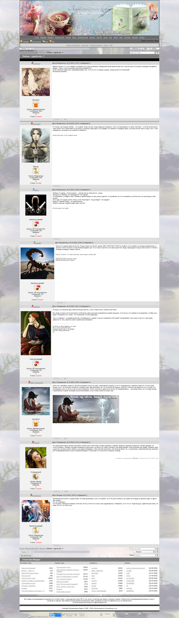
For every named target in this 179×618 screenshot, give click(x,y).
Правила (43, 37)
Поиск (106, 45)
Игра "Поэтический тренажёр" (67, 584)
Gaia (93, 576)
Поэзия (68, 37)
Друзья (141, 37)
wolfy (128, 573)
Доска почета (59, 37)
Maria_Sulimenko (39, 50)
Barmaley (94, 588)
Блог (110, 37)
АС (127, 586)
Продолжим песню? (29, 583)
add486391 (130, 591)
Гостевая (127, 37)
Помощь (51, 37)
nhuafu (93, 586)
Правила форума (96, 45)
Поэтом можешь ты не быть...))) (33, 591)
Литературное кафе (32, 52)
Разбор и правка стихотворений (33, 581)
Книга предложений (28, 568)
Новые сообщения (73, 45)
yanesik (94, 581)
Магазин (92, 37)
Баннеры (135, 37)
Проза (74, 37)
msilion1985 (130, 581)
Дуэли (105, 37)
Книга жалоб (26, 576)
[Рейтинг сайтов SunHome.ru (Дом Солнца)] (81, 616)
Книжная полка (83, 37)
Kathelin (37, 307)
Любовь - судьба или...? (55, 52)
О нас (37, 37)
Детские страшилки (28, 586)
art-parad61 (130, 578)
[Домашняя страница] (65, 119)
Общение (42, 52)
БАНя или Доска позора (30, 573)
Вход (46, 41)
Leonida (129, 570)
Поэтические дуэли (28, 578)
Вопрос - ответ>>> (28, 570)
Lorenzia (47, 50)
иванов (93, 583)
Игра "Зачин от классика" (65, 586)
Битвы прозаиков (62, 581)
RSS (53, 41)
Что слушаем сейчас (63, 579)
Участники (85, 45)
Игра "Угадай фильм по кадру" (67, 576)
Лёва (37, 190)
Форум (115, 37)
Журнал (99, 37)
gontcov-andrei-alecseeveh (135, 568)
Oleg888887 (130, 583)
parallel (38, 243)
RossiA (36, 443)
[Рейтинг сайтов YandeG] (132, 616)
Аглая (128, 576)
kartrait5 (129, 588)
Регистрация (36, 41)
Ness (93, 578)
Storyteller (37, 124)
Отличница (36, 496)
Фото (121, 37)
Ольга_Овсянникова (98, 591)
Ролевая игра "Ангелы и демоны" (68, 574)
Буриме (24, 588)
